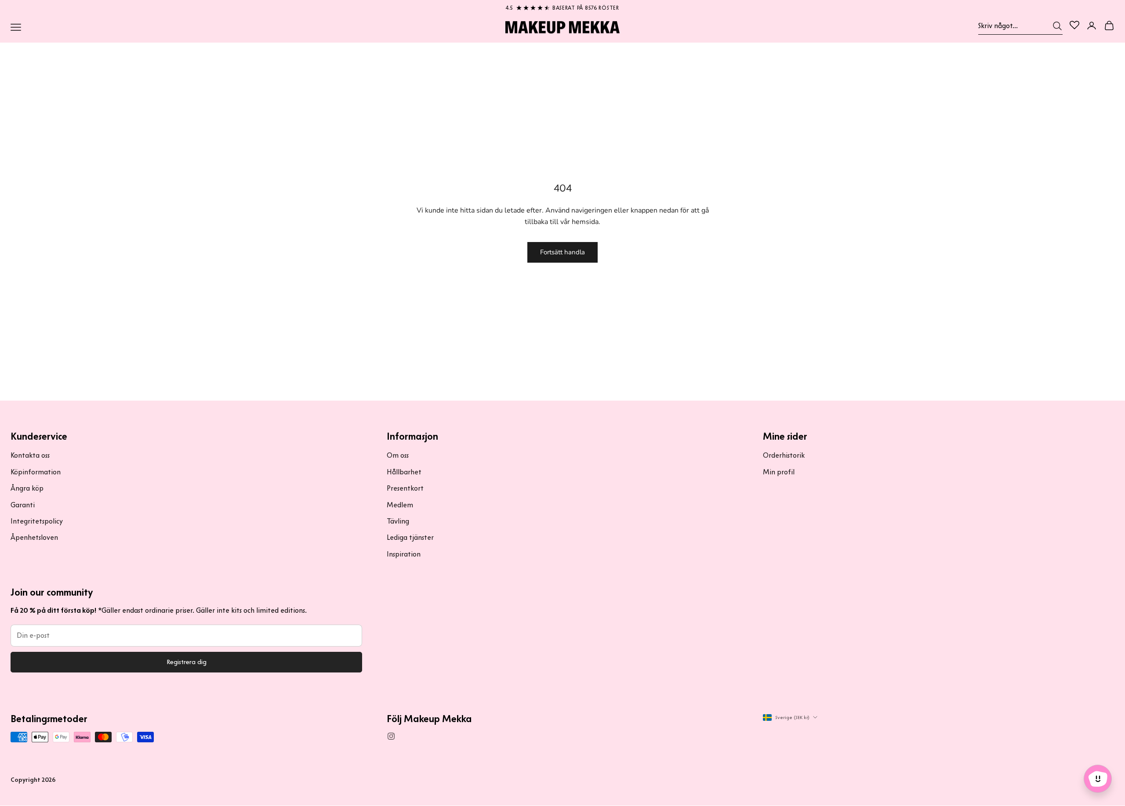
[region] (562, 6)
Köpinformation (36, 472)
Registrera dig (187, 662)
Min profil (779, 472)
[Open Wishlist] (1074, 25)
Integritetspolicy (37, 521)
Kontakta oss (30, 455)
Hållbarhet (404, 472)
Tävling (398, 521)
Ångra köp (27, 488)
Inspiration (404, 554)
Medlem (400, 505)
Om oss (398, 455)
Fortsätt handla (562, 252)
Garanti (23, 505)
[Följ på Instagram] (391, 736)
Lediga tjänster (410, 537)
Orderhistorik (784, 455)
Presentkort (405, 488)
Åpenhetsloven (34, 537)
